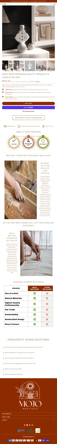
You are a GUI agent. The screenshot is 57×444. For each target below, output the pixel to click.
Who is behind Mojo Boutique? (14, 374)
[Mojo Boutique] (28, 3)
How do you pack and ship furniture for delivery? (19, 358)
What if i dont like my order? (13, 369)
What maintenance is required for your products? (20, 352)
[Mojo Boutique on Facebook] (24, 425)
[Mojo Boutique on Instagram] (32, 425)
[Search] (50, 3)
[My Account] (52, 4)
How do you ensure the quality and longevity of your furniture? (24, 347)
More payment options (28, 111)
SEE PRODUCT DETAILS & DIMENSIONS (28, 118)
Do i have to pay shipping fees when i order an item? (20, 363)
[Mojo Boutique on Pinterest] (30, 425)
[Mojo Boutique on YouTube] (27, 425)
